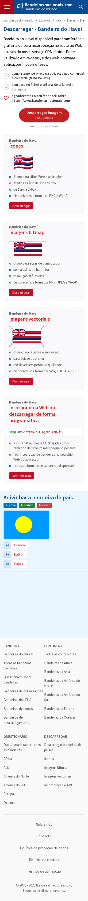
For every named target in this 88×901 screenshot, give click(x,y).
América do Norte (16, 776)
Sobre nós (44, 824)
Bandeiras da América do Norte (62, 683)
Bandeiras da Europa (59, 709)
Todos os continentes (60, 654)
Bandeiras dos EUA (17, 700)
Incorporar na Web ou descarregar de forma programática (32, 412)
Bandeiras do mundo (41, 9)
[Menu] (7, 7)
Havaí (71, 20)
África (8, 759)
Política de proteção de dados (44, 848)
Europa (9, 794)
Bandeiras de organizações (23, 691)
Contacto (44, 836)
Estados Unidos (50, 20)
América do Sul (14, 785)
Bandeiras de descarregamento (17, 720)
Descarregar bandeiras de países (63, 747)
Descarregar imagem (44, 114)
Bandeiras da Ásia (57, 672)
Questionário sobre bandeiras (18, 680)
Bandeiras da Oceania (60, 717)
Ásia (7, 767)
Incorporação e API (58, 785)
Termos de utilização (44, 871)
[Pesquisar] (81, 7)
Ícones (23, 144)
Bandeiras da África (58, 663)
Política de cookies (44, 860)
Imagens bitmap (26, 231)
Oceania (9, 803)
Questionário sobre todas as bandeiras (22, 747)
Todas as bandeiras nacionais (17, 666)
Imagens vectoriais (29, 317)
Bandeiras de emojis (18, 709)
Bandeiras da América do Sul (62, 697)
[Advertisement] (44, 604)
